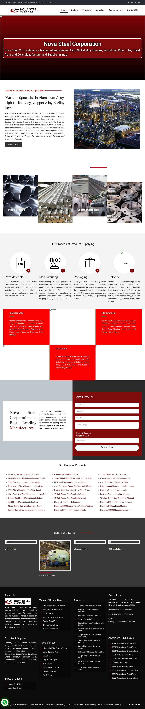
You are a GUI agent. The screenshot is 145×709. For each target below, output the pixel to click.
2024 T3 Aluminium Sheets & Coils (125, 651)
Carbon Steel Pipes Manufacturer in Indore (25, 498)
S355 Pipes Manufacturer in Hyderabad (24, 482)
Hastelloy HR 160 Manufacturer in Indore (116, 502)
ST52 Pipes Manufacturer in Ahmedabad (24, 490)
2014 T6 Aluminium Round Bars (124, 643)
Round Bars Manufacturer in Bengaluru (88, 610)
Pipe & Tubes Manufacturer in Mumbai (23, 474)
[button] (3, 47)
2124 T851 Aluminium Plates (122, 666)
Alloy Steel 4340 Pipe (51, 667)
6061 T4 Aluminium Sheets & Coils (125, 670)
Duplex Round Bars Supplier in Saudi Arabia (72, 490)
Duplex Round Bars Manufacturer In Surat (91, 630)
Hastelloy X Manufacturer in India (113, 490)
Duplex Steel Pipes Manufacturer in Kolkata (25, 486)
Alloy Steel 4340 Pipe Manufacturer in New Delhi (27, 494)
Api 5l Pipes (47, 675)
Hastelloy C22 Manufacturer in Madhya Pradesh (73, 506)
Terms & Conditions (105, 704)
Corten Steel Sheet (15, 684)
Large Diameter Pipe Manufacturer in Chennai (26, 478)
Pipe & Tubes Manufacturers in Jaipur (89, 668)
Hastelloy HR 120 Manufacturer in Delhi (70, 510)
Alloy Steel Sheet (14, 688)
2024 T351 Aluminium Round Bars (124, 659)
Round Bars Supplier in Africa (66, 474)
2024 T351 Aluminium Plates (122, 655)
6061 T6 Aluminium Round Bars (124, 674)
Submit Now (107, 447)
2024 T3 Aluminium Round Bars (124, 647)
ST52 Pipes (47, 664)
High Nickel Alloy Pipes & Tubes (55, 648)
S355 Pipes (47, 656)
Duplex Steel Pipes (50, 660)
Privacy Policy (90, 704)
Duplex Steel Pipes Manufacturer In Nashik (91, 624)
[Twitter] (132, 3)
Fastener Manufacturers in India (89, 606)
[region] (72, 47)
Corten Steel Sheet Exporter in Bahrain (116, 478)
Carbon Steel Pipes (50, 671)
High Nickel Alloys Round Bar (54, 606)
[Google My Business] (139, 3)
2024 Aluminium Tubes (120, 662)
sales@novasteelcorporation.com (39, 3)
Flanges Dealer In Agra (86, 619)
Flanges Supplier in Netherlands (67, 502)
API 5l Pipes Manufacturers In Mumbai (89, 662)
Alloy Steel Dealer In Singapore (89, 615)
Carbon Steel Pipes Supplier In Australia (89, 641)
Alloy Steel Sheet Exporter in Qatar (114, 482)
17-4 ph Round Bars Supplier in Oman (69, 494)
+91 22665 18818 (15, 3)
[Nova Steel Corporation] (21, 10)
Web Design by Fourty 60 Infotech (69, 704)
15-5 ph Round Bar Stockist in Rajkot (89, 657)
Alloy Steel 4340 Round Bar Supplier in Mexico (73, 486)
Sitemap (118, 704)
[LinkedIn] (135, 3)
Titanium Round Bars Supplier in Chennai (117, 498)
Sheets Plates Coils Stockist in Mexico (89, 647)
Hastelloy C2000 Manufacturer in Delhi (115, 510)
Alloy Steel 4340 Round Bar (53, 617)
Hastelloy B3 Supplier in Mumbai (113, 506)
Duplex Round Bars (50, 621)
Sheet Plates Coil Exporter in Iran (113, 474)
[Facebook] (128, 3)
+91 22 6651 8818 (125, 614)
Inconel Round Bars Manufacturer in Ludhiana (26, 510)
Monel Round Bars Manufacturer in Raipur (25, 506)
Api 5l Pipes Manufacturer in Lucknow (23, 502)
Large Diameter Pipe (50, 652)
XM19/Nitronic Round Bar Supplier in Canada (72, 478)
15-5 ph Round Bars (50, 629)
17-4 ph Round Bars (50, 625)
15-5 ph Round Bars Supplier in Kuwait (70, 498)
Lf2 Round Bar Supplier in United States (70, 482)
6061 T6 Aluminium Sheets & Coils (125, 678)
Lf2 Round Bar (48, 613)
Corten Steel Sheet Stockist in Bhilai (91, 652)
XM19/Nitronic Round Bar (52, 609)
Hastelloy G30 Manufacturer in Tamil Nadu (117, 486)
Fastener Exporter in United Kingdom (115, 494)
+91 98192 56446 (125, 610)
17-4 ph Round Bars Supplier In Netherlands (89, 635)
